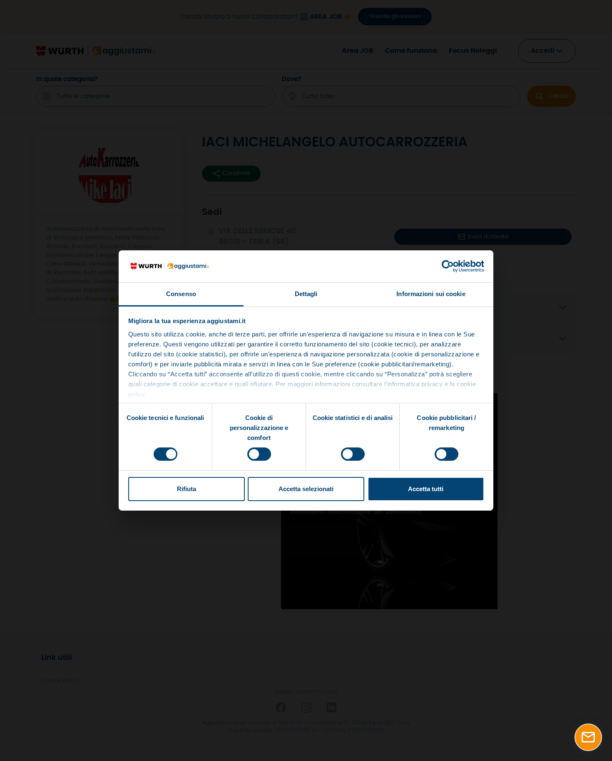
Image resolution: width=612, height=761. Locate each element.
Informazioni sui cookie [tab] (430, 293)
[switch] (259, 454)
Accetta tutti (425, 488)
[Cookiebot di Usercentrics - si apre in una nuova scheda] (447, 266)
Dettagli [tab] (306, 293)
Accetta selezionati (306, 488)
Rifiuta (186, 488)
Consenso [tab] (181, 293)
